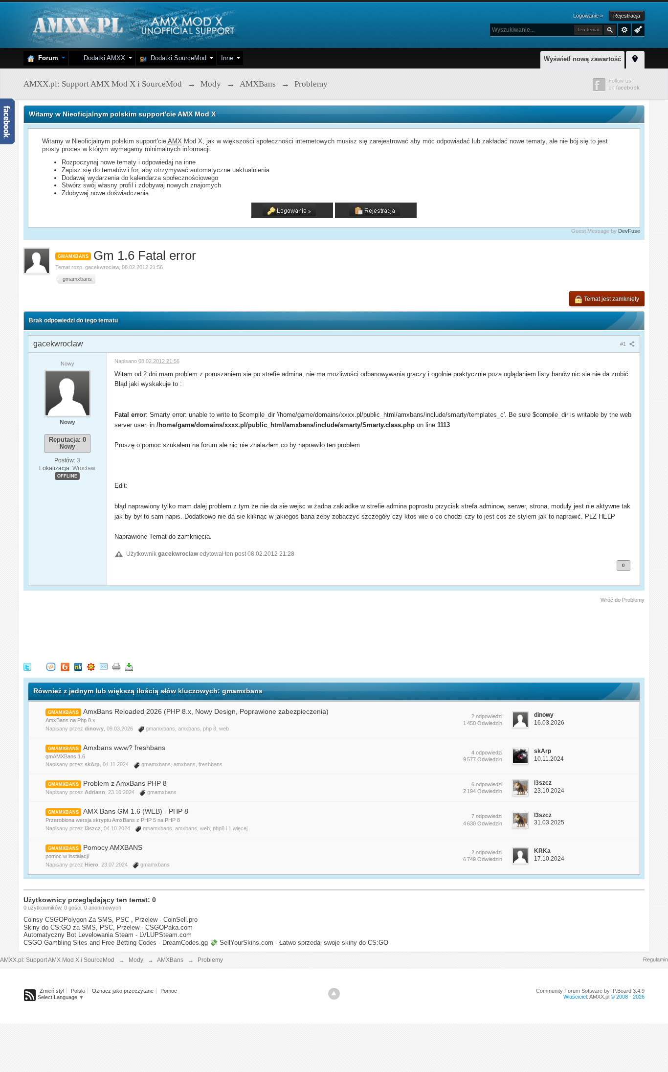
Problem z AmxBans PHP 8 (125, 783)
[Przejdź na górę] (334, 994)
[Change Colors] (637, 28)
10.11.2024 (549, 758)
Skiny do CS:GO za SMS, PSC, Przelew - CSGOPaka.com (108, 927)
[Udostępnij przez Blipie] (65, 666)
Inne (227, 58)
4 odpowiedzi (486, 752)
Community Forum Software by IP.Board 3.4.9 (590, 991)
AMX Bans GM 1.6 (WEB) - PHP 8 (135, 811)
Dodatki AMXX (102, 58)
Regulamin (655, 959)
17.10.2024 (549, 858)
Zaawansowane (624, 29)
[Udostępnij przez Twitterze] (27, 666)
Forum (46, 58)
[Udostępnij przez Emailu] (104, 666)
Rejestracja (626, 16)
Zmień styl (52, 991)
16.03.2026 (549, 722)
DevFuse (629, 231)
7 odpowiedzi (486, 816)
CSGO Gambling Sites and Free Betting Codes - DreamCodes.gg (115, 942)
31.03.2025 (549, 822)
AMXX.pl (599, 997)
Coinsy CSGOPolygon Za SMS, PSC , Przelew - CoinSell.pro (110, 919)
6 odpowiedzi (486, 784)
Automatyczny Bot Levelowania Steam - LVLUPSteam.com (107, 934)
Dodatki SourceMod (176, 58)
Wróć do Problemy (623, 600)
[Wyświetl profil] (67, 392)
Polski (78, 991)
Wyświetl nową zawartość (582, 59)
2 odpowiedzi (486, 716)
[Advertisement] (201, 631)
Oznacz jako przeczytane (123, 991)
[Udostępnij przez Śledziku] (78, 666)
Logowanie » (588, 16)
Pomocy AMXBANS (112, 847)
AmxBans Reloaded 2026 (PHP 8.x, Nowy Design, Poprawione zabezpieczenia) (206, 711)
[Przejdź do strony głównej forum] (132, 24)
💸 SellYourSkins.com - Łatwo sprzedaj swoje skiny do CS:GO (299, 942)
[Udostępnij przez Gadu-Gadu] (91, 666)
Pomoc (168, 991)
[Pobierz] (129, 666)
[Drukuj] (116, 666)
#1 (623, 344)
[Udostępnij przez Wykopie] (51, 666)
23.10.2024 (549, 790)
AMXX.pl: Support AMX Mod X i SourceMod (57, 960)
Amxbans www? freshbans (124, 748)
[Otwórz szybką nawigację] (635, 58)
